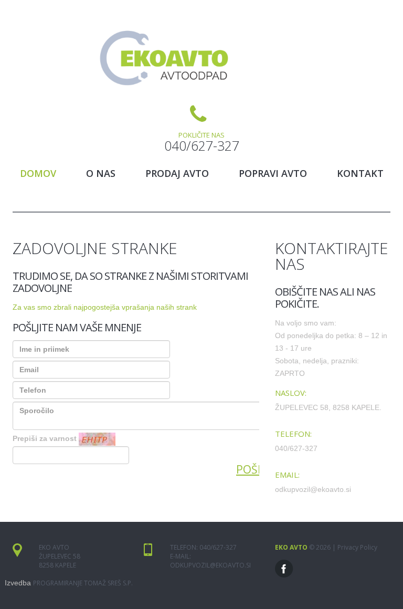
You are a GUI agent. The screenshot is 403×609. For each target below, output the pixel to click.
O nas (100, 173)
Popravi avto (273, 173)
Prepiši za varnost (45, 438)
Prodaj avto (177, 173)
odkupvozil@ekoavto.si (210, 565)
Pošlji (253, 469)
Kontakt (360, 173)
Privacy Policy (357, 547)
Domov (38, 173)
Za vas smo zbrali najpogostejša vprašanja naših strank (105, 307)
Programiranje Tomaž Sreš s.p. (83, 583)
